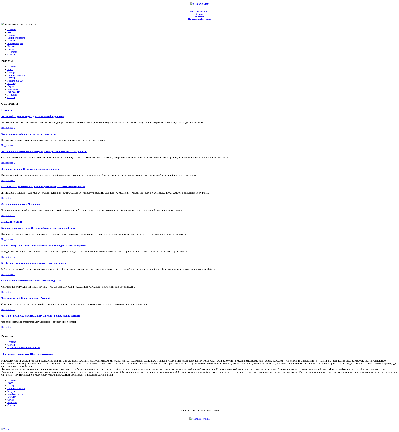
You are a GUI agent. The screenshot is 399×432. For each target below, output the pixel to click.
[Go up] (5, 429)
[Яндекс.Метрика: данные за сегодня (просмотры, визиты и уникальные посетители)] (199, 418)
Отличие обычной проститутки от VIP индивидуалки (31, 280)
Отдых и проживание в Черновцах (20, 204)
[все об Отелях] (199, 3)
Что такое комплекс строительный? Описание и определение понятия (40, 315)
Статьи (11, 97)
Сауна (10, 86)
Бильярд (11, 83)
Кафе (10, 69)
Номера (11, 72)
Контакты (12, 89)
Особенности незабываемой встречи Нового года (28, 134)
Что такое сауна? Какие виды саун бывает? (25, 298)
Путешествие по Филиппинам (27, 354)
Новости (12, 94)
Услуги (11, 78)
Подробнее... (8, 127)
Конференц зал (15, 80)
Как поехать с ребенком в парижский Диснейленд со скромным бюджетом (43, 186)
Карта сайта (13, 92)
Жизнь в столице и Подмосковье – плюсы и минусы (30, 169)
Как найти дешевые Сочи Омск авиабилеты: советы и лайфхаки (38, 228)
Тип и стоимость (16, 75)
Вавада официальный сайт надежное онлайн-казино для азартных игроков (43, 245)
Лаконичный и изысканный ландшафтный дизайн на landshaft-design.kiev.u (44, 151)
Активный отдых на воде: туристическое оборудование (32, 116)
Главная (11, 66)
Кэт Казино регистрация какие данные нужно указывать (33, 263)
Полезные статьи (12, 221)
